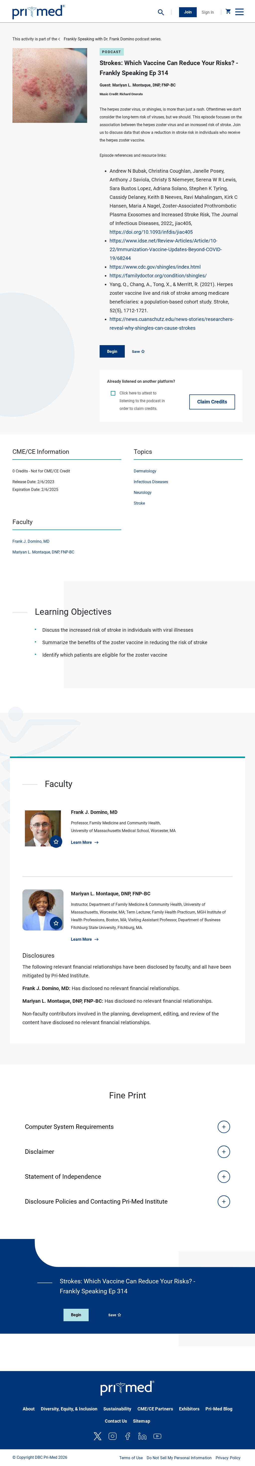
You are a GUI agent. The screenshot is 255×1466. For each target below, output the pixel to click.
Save (136, 352)
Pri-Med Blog (218, 1408)
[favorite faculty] (56, 841)
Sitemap (141, 1421)
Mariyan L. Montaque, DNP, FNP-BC (43, 552)
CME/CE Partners (155, 1408)
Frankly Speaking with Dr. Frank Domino (99, 39)
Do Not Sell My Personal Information (179, 1458)
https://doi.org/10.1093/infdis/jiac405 (151, 232)
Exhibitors (189, 1408)
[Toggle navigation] (239, 12)
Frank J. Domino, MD (31, 541)
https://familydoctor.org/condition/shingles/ (158, 276)
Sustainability (117, 1408)
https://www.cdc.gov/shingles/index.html (155, 267)
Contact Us (116, 1421)
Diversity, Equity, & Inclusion (69, 1408)
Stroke (139, 503)
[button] (165, 12)
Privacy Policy (228, 1458)
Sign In (208, 12)
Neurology (143, 492)
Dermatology (145, 471)
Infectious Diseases (151, 481)
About (29, 1408)
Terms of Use (131, 1458)
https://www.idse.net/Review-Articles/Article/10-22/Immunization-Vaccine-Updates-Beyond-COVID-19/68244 (166, 249)
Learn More (81, 842)
